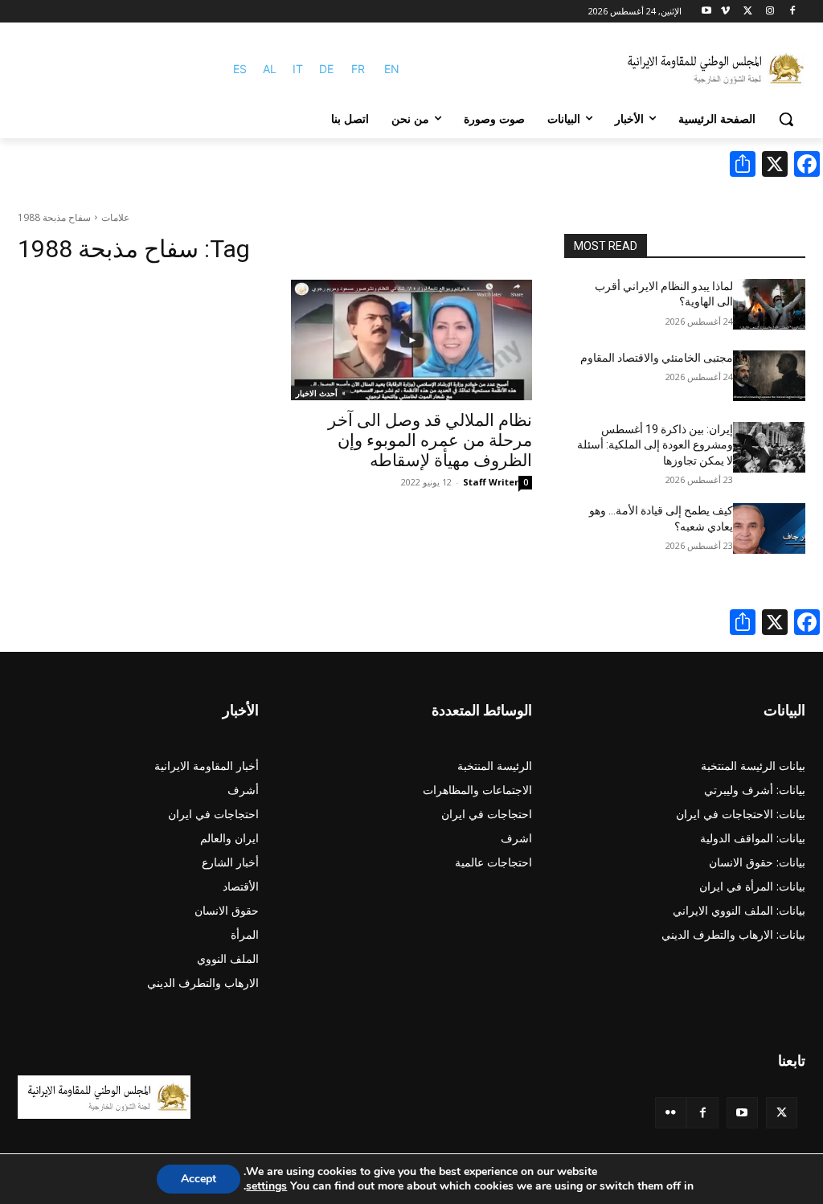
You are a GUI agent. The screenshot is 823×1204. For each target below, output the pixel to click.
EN (391, 69)
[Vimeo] (725, 11)
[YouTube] (742, 1112)
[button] (786, 119)
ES (240, 69)
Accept (198, 1178)
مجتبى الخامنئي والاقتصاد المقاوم (656, 357)
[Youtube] (707, 11)
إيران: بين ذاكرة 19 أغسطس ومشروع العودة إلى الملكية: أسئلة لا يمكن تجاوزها (655, 445)
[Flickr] (670, 1112)
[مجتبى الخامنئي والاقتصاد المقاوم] (769, 375)
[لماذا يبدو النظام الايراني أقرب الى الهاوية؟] (769, 304)
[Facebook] (792, 11)
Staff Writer (490, 482)
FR (358, 69)
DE (326, 69)
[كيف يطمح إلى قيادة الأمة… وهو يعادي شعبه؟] (769, 528)
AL (269, 69)
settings (266, 1186)
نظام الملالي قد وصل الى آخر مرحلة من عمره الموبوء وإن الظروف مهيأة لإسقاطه (430, 440)
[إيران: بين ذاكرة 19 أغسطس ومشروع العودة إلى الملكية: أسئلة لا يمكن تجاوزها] (769, 447)
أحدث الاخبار (317, 393)
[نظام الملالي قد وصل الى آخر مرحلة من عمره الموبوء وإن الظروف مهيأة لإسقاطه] (411, 340)
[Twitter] (781, 1112)
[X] (748, 11)
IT (298, 69)
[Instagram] (769, 11)
